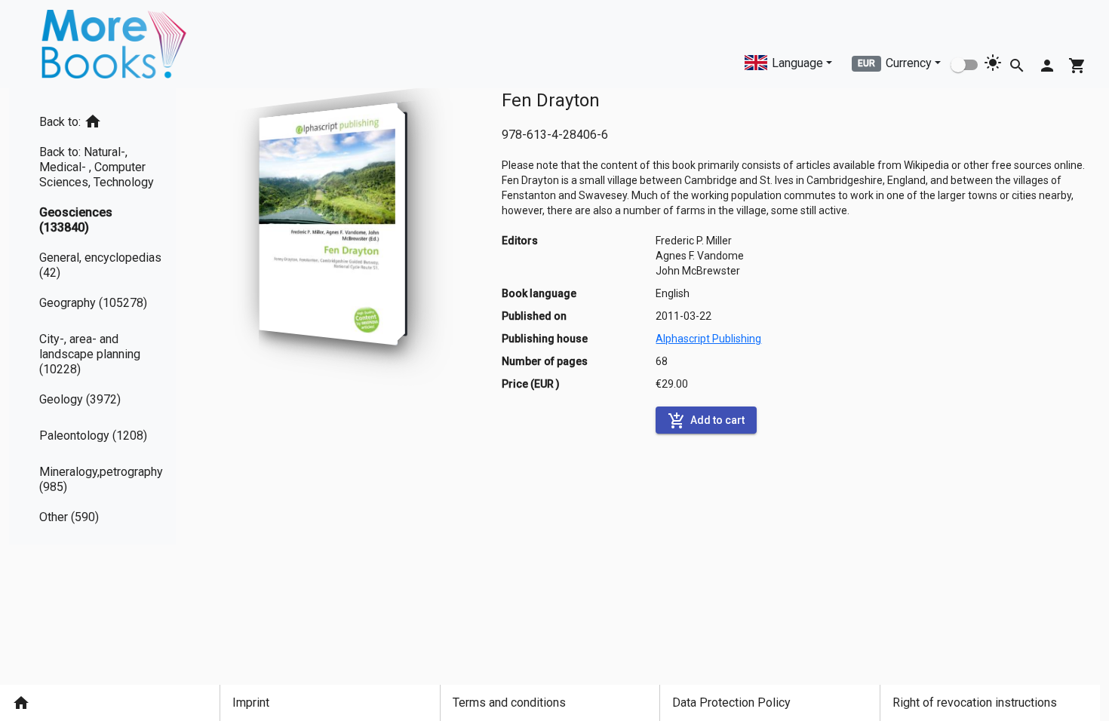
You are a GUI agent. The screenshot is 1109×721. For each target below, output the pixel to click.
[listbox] (107, 316)
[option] (107, 118)
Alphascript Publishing (708, 339)
